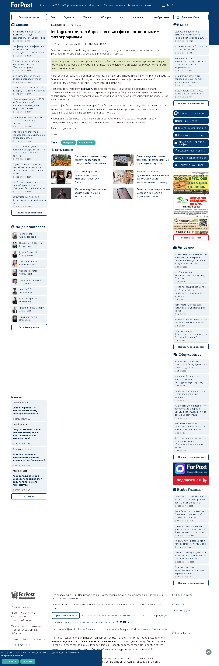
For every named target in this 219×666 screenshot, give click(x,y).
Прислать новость (29, 17)
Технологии (135, 5)
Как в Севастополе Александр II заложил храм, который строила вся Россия (191, 514)
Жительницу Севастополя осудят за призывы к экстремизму (90, 193)
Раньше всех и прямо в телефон (190, 143)
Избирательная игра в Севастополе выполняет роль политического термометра (27, 480)
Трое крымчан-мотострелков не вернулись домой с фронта (29, 89)
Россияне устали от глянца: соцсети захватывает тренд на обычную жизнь (91, 160)
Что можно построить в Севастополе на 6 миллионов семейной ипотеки (29, 134)
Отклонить (10, 661)
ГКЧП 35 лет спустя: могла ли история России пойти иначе (191, 542)
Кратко (141, 615)
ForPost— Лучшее (84, 629)
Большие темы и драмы (191, 150)
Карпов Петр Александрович (27, 235)
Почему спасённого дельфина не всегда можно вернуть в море (190, 570)
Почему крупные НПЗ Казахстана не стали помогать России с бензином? (191, 334)
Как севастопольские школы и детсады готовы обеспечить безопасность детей (190, 443)
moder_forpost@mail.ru (32, 639)
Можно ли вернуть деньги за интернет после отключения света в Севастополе (190, 555)
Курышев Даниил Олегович (28, 318)
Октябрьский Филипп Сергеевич (30, 244)
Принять (27, 661)
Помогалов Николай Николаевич (30, 281)
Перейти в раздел (29, 327)
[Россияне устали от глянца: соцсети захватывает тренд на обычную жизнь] (61, 160)
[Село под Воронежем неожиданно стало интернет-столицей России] (61, 177)
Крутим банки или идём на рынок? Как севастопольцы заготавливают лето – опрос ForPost (28, 169)
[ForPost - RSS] (117, 622)
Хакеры (87, 17)
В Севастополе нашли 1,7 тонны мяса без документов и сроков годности (191, 364)
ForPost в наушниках (191, 165)
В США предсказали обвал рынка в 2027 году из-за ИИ (190, 92)
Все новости (89, 615)
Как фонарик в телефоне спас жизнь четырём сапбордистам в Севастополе (29, 49)
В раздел (29, 496)
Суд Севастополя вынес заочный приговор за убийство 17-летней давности (29, 185)
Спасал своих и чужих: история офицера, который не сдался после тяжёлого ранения (29, 151)
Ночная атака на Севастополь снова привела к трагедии (191, 321)
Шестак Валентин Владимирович (28, 263)
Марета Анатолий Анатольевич (28, 272)
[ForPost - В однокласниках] (128, 622)
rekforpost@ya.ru (182, 610)
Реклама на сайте (21, 607)
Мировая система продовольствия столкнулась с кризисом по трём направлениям (190, 62)
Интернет (138, 17)
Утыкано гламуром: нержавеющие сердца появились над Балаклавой (29, 457)
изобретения (161, 17)
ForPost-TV (129, 615)
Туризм (108, 5)
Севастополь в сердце (191, 135)
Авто (148, 5)
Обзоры (106, 17)
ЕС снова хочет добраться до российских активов (191, 48)
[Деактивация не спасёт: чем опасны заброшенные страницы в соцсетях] (123, 160)
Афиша (120, 5)
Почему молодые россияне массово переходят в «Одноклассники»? (153, 193)
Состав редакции (157, 615)
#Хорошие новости (74, 5)
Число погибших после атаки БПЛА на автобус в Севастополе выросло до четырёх (190, 291)
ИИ (122, 17)
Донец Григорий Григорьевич (28, 254)
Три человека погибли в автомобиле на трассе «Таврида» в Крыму (26, 64)
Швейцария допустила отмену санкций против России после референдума (190, 34)
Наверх (209, 652)
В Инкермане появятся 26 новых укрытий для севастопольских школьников (29, 34)
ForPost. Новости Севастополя (149, 629)
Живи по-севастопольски (192, 157)
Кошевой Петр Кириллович (27, 291)
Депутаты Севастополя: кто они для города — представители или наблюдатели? (27, 434)
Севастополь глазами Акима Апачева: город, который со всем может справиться (190, 499)
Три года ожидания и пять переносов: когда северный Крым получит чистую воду (190, 529)
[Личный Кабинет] (164, 5)
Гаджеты (69, 17)
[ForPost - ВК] (121, 622)
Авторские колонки (109, 615)
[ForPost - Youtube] (125, 622)
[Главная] (21, 4)
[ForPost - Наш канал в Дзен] (130, 622)
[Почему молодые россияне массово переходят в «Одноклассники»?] (123, 193)
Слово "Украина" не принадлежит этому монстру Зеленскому (25, 410)
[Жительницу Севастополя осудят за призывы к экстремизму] (61, 193)
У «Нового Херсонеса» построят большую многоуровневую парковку (189, 379)
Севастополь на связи (191, 113)
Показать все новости (29, 212)
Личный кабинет (191, 17)
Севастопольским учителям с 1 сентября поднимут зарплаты (29, 120)
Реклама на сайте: (182, 595)
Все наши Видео (187, 120)
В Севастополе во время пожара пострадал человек (27, 77)
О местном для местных (192, 128)
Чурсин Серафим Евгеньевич (28, 300)
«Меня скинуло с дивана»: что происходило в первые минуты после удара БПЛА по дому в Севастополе (191, 259)
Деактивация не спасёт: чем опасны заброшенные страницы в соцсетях (152, 160)
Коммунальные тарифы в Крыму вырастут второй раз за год (29, 199)
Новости (44, 5)
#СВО (55, 5)
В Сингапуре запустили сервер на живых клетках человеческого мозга (188, 78)
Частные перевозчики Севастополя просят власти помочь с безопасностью (190, 426)
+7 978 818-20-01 (182, 604)
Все (53, 17)
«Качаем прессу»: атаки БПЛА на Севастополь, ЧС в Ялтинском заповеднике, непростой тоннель (28, 104)
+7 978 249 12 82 (21, 645)
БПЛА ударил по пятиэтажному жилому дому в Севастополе (191, 275)
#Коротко (95, 5)
